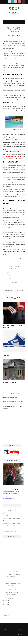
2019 (6, 604)
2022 (6, 547)
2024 (6, 543)
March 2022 (8, 563)
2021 (6, 600)
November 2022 (9, 551)
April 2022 (8, 562)
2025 (6, 541)
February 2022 (9, 566)
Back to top (21, 634)
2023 (6, 546)
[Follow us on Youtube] (19, 2)
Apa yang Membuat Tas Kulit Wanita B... (12, 326)
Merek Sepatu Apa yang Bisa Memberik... (12, 354)
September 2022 (9, 554)
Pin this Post (15, 278)
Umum (15, 282)
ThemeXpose (15, 629)
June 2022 (8, 559)
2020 (6, 602)
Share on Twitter (14, 275)
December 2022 (9, 550)
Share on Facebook (14, 272)
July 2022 (8, 558)
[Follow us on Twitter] (12, 2)
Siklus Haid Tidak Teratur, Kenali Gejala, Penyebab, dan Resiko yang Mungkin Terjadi (11, 525)
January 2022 (8, 568)
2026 (6, 539)
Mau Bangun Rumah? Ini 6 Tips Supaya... (13, 383)
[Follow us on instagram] (15, 2)
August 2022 (8, 555)
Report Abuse (6, 615)
